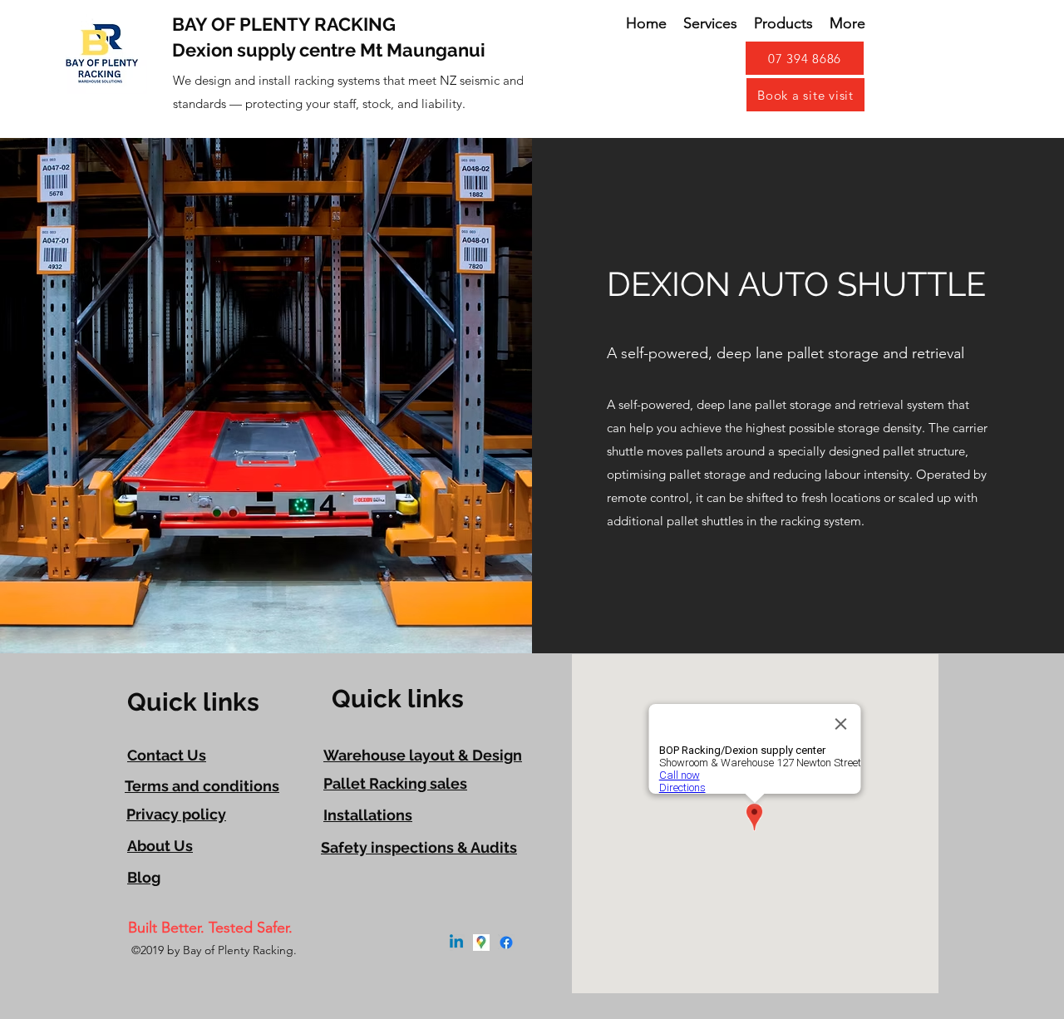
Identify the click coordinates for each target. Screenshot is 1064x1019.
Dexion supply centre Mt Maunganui (328, 50)
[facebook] (506, 942)
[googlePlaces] (481, 942)
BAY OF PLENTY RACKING (284, 24)
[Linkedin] (456, 942)
